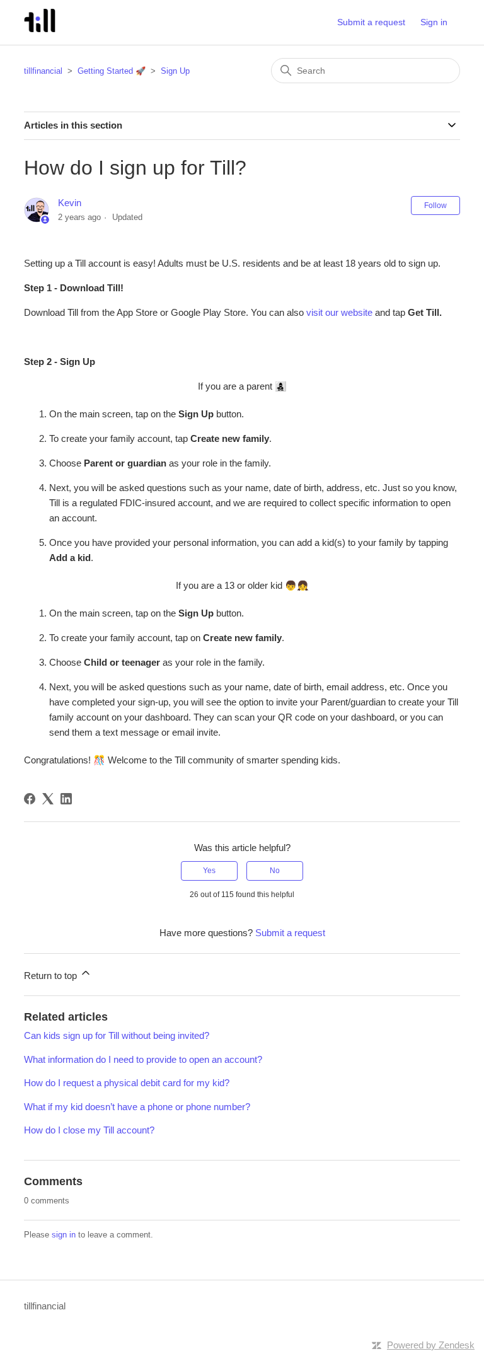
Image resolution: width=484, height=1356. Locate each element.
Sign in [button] (433, 22)
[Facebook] (29, 798)
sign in (64, 1234)
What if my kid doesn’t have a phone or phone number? (137, 1106)
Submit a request (371, 22)
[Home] (39, 28)
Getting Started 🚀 (112, 71)
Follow (435, 205)
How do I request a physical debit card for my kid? (126, 1082)
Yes (209, 870)
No (275, 870)
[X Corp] (48, 798)
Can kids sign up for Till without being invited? (116, 1035)
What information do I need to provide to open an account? (143, 1059)
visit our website (339, 312)
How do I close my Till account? (89, 1130)
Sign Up (175, 71)
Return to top (51, 975)
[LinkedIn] (66, 798)
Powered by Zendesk (431, 1345)
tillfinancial (43, 71)
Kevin (69, 202)
